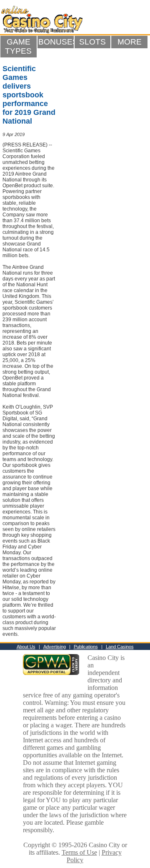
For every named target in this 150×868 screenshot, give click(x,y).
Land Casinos (120, 646)
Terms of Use (79, 852)
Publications (86, 646)
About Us (26, 646)
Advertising (54, 646)
